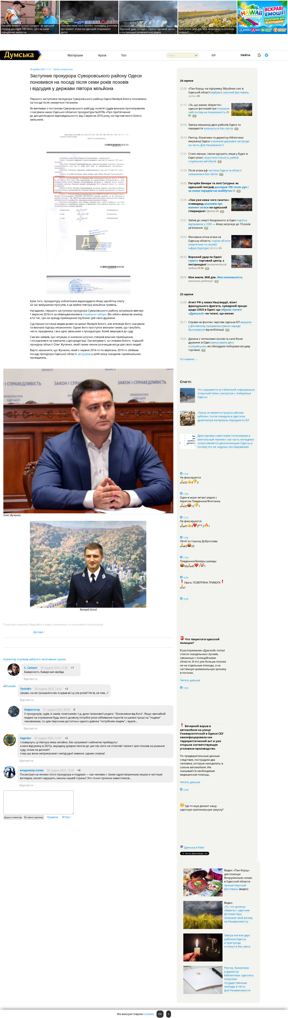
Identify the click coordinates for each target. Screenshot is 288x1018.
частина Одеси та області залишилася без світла (215, 172)
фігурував (84, 354)
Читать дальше (190, 680)
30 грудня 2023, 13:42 (48, 689)
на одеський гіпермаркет (207, 209)
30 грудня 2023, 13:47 (48, 738)
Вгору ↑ (67, 817)
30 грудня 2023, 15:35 (54, 668)
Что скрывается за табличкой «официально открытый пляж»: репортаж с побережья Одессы (226, 393)
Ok (160, 1014)
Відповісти (30, 679)
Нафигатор (32, 709)
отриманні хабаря (94, 314)
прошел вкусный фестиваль (235, 887)
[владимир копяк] (9, 777)
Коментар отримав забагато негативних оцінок (34, 659)
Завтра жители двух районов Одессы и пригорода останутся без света (237, 940)
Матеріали (75, 55)
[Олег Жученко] (88, 512)
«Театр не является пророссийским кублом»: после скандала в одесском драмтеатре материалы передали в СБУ (223, 416)
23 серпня (186, 294)
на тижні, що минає (219, 313)
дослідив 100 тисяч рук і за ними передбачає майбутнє (218, 189)
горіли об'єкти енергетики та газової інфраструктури (209, 244)
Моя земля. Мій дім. (202, 277)
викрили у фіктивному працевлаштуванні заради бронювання (220, 325)
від (214, 329)
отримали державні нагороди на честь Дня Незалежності (218, 143)
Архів (102, 55)
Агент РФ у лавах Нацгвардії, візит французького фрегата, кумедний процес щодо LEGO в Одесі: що (217, 306)
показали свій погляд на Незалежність (208, 110)
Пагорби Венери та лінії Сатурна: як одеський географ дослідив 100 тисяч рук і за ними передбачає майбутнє (27, 29)
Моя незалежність (230, 277)
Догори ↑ (39, 632)
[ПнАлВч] (9, 686)
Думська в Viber (194, 847)
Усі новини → (189, 359)
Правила (52, 817)
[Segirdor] (9, 745)
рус (214, 55)
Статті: (186, 381)
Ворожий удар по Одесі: (205, 257)
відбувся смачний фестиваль (230, 92)
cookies (149, 1014)
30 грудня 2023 (37, 69)
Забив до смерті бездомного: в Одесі (212, 220)
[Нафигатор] (14, 717)
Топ (123, 55)
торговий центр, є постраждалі (207, 264)
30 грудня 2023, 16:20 (60, 770)
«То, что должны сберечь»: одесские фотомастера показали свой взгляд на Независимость (238, 914)
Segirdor (25, 738)
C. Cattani (30, 668)
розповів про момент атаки (205, 205)
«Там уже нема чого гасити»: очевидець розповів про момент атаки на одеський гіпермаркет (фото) (88, 29)
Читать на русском (63, 69)
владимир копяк (32, 770)
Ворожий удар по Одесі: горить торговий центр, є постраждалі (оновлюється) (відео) (148, 30)
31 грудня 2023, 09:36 (56, 709)
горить (193, 260)
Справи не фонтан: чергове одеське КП (214, 322)
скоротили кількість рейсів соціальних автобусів (213, 159)
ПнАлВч (25, 689)
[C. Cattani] (14, 675)
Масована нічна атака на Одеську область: (204, 238)
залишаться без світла (218, 128)
